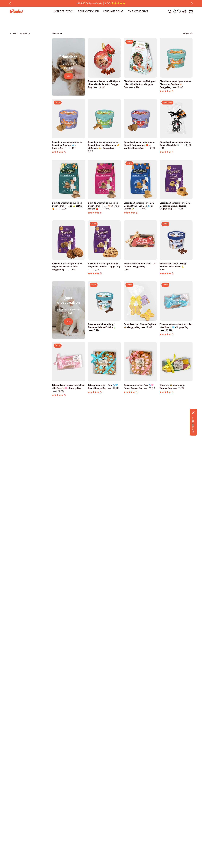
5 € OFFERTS (193, 425)
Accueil (12, 33)
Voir (68, 76)
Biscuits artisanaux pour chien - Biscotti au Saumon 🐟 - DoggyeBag (67, 145)
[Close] (193, 412)
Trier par (55, 33)
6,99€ (180, 87)
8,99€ (136, 87)
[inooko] (16, 11)
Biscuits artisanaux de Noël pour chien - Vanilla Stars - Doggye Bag (140, 84)
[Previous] (10, 3)
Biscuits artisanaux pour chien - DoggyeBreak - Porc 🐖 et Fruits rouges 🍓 (103, 206)
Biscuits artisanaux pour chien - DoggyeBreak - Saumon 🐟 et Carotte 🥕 (139, 206)
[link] (64, 11)
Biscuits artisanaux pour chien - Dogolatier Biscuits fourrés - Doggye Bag (175, 206)
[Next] (191, 3)
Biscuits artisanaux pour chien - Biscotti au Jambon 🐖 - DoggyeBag (175, 84)
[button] (169, 11)
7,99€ (63, 209)
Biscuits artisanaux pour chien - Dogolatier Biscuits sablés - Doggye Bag (67, 266)
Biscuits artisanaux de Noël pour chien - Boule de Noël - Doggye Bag (104, 84)
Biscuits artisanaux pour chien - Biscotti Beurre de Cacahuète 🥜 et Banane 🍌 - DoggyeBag (103, 145)
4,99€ (149, 327)
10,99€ (101, 87)
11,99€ (116, 388)
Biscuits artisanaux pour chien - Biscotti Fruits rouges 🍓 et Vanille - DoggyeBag (139, 145)
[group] (101, 3)
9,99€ (126, 270)
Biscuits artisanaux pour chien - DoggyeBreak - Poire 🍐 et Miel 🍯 (67, 206)
